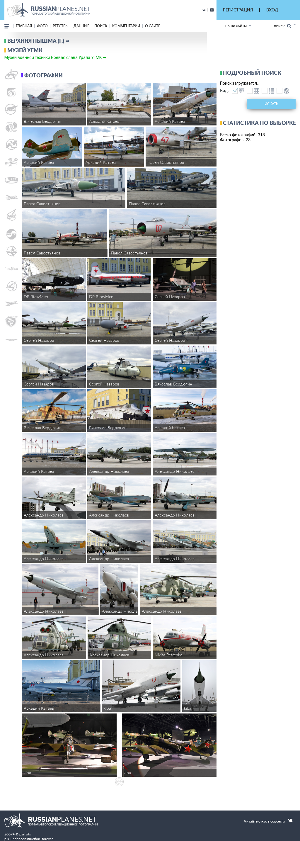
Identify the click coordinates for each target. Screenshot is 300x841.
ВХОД (272, 9)
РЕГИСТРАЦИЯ (238, 9)
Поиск (280, 26)
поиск (100, 26)
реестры (61, 26)
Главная (24, 26)
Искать (271, 104)
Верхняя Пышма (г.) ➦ (38, 41)
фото (42, 26)
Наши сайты (236, 26)
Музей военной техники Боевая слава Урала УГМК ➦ (55, 57)
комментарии (126, 26)
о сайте (152, 26)
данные (81, 26)
